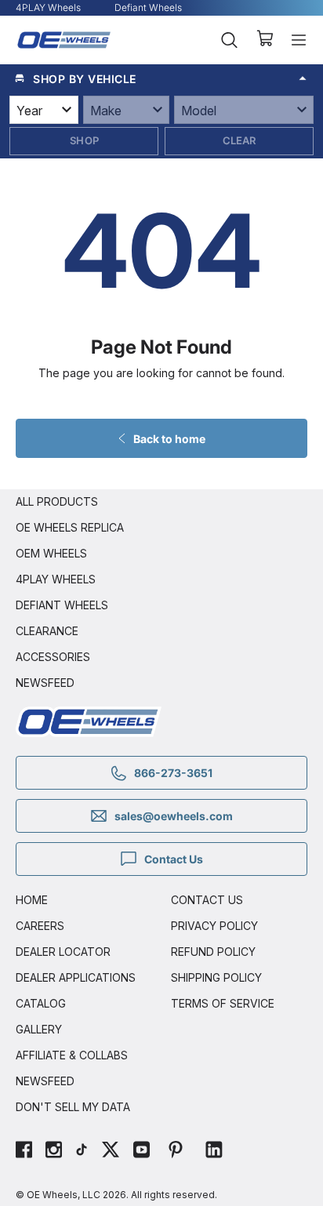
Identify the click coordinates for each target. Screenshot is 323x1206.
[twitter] (110, 1151)
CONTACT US (207, 899)
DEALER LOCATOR (63, 951)
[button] (161, 78)
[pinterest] (175, 1151)
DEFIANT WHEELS (62, 605)
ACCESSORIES (53, 656)
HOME (32, 899)
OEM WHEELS (51, 553)
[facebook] (24, 1151)
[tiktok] (81, 1151)
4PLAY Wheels (48, 7)
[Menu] (298, 40)
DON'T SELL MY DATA (73, 1106)
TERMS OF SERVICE (222, 1003)
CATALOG (41, 1003)
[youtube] (141, 1151)
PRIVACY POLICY (214, 925)
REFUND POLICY (213, 951)
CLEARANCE (47, 631)
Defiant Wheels (148, 7)
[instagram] (53, 1151)
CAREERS (40, 925)
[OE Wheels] (64, 40)
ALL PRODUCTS (57, 501)
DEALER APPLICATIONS (76, 977)
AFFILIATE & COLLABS (72, 1055)
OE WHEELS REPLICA (70, 527)
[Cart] (264, 40)
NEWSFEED (45, 682)
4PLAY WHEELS (56, 579)
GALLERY (39, 1029)
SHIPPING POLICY (216, 977)
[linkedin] (214, 1151)
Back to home (169, 438)
